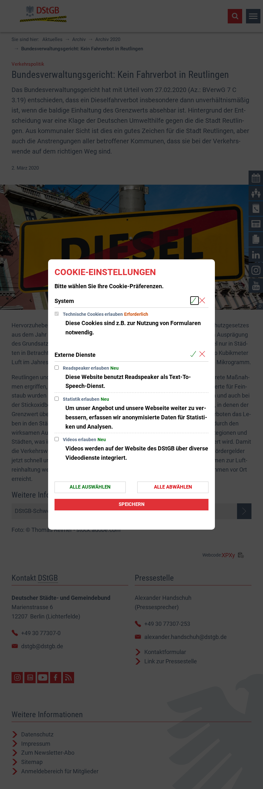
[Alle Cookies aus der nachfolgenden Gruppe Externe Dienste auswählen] (195, 354)
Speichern (132, 504)
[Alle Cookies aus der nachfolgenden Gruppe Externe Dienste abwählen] (203, 354)
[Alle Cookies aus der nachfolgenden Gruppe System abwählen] (203, 301)
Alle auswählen (90, 487)
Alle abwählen (173, 487)
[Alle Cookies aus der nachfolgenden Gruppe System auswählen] (195, 301)
